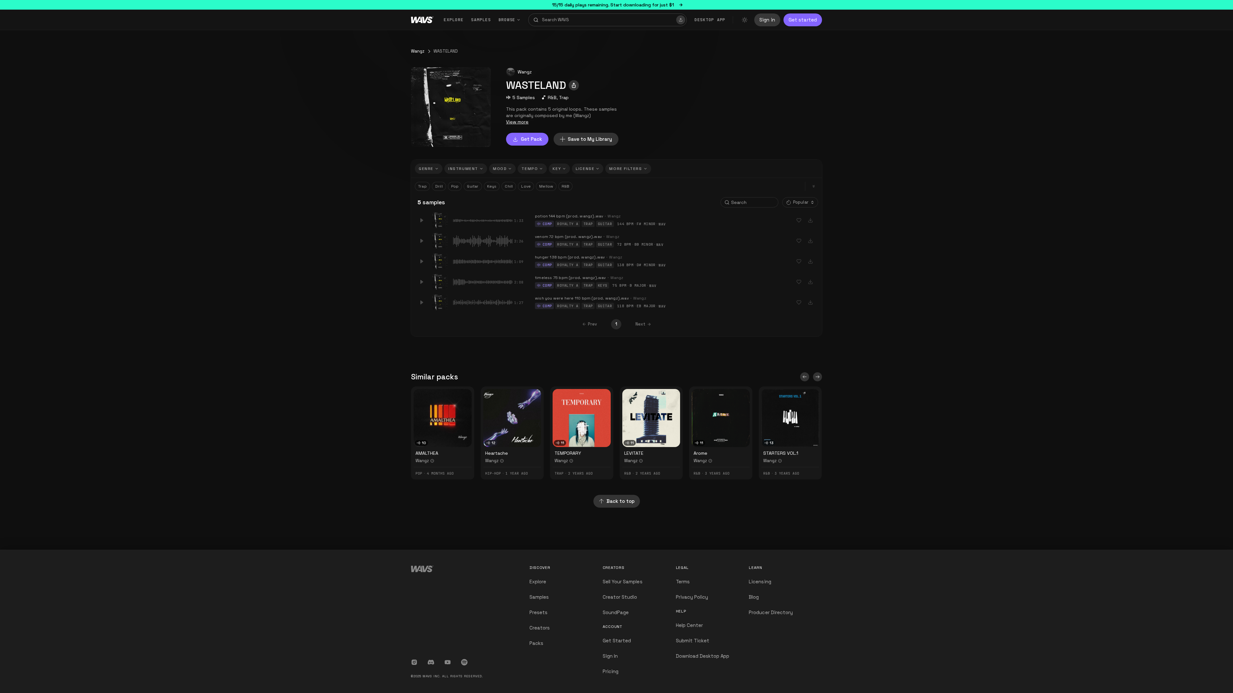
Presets (538, 612)
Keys (492, 186)
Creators (539, 628)
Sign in (767, 20)
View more (517, 122)
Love (526, 186)
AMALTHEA (426, 453)
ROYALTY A (567, 224)
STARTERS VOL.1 (780, 453)
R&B (552, 97)
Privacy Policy (692, 597)
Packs (536, 643)
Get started (803, 20)
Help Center (689, 625)
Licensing (760, 582)
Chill (509, 186)
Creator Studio (620, 597)
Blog (754, 597)
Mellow (546, 186)
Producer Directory (771, 612)
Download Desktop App (703, 656)
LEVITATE (633, 453)
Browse (507, 19)
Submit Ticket (693, 641)
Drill (439, 186)
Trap (564, 97)
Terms (683, 582)
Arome (700, 453)
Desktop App (710, 19)
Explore (453, 19)
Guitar (472, 186)
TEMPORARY (568, 453)
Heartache (496, 453)
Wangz (417, 51)
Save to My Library (590, 139)
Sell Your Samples (623, 582)
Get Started (617, 641)
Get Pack (531, 139)
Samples (481, 19)
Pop (455, 186)
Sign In (610, 656)
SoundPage (616, 612)
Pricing (610, 671)
